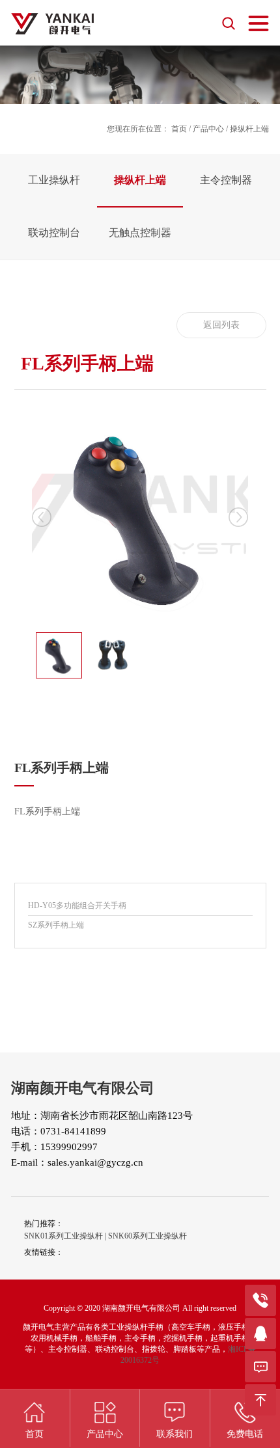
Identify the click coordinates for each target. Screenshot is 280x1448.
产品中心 (208, 128)
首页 (179, 128)
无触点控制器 (140, 232)
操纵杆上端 (140, 179)
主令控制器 (226, 179)
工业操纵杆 (54, 179)
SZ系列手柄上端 (56, 925)
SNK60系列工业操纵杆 (147, 1235)
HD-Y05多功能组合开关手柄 (77, 905)
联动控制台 (54, 232)
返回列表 (221, 325)
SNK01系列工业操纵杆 (63, 1235)
